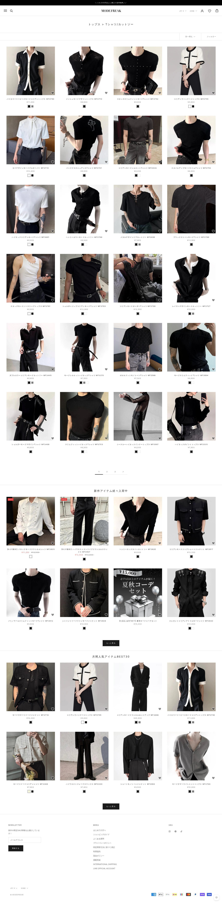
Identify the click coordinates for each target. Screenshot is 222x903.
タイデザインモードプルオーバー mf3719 (31, 168)
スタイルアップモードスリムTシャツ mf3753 (191, 168)
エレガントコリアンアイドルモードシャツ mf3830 (191, 621)
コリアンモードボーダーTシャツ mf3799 (138, 306)
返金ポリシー (98, 856)
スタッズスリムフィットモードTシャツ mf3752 (138, 99)
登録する (16, 848)
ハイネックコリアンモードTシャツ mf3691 (30, 237)
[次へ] (123, 472)
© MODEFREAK (17, 895)
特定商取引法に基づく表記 (104, 847)
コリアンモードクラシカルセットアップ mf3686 (138, 715)
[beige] (29, 791)
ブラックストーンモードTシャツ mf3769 (191, 237)
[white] (29, 175)
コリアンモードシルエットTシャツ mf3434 (138, 168)
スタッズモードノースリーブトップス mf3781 (31, 306)
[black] (29, 106)
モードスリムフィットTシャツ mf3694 (191, 375)
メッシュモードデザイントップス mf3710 (84, 99)
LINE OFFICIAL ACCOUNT (104, 868)
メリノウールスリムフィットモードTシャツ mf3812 (30, 621)
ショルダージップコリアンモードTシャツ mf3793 (84, 306)
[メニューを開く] (5, 11)
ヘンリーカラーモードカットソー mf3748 (84, 237)
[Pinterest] (175, 831)
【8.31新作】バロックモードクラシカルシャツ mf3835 (31, 549)
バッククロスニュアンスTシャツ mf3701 (84, 168)
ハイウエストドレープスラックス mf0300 (84, 784)
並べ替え (189, 36)
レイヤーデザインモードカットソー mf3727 (191, 306)
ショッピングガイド (101, 834)
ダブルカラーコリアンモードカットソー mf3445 (31, 375)
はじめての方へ (99, 830)
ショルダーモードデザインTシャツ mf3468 (30, 444)
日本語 (192, 11)
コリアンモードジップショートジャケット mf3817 (191, 549)
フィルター (211, 36)
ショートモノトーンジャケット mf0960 (138, 784)
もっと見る (111, 643)
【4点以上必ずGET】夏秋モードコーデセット (137, 621)
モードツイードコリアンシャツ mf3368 (30, 784)
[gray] (32, 106)
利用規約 (96, 851)
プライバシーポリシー (102, 843)
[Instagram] (169, 831)
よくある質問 (98, 839)
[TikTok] (181, 831)
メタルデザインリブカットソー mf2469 (138, 237)
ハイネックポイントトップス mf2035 (191, 444)
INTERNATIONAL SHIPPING (105, 864)
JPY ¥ (181, 11)
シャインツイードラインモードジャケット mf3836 (84, 621)
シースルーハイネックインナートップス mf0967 (138, 444)
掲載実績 (96, 860)
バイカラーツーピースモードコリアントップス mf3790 (30, 99)
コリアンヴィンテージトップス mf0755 (191, 99)
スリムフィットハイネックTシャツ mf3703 (84, 444)
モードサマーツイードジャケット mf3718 (31, 715)
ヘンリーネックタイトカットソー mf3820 (138, 549)
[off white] (190, 106)
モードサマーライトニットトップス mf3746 (191, 784)
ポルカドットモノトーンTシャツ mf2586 (138, 375)
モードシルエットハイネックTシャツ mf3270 (84, 375)
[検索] (11, 10)
